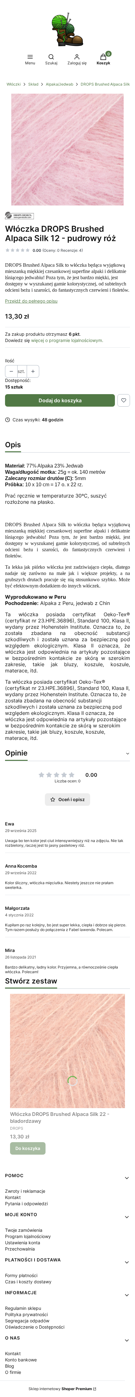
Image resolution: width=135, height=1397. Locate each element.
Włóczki (14, 84)
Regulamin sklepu (23, 1308)
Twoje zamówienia (23, 1230)
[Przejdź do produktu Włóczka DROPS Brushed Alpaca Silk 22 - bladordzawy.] (67, 1051)
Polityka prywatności (26, 1314)
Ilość (9, 360)
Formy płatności (21, 1275)
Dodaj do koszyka (60, 400)
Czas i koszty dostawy (28, 1281)
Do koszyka (27, 1148)
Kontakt (13, 1197)
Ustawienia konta (22, 1242)
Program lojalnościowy (28, 1236)
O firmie (13, 1372)
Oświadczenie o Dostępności (34, 1327)
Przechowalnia (20, 1248)
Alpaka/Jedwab (59, 84)
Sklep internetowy (60, 1388)
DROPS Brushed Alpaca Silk (105, 84)
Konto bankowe (21, 1359)
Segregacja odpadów (27, 1320)
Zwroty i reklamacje (25, 1191)
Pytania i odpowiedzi (26, 1203)
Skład (33, 84)
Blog (9, 1366)
